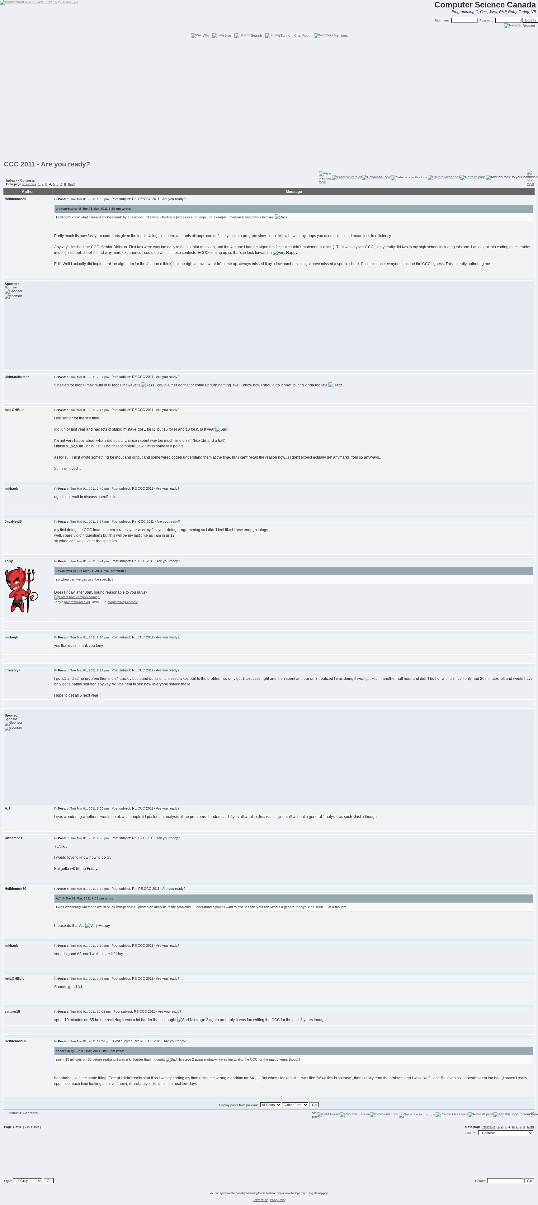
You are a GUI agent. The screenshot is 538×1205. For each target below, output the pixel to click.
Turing (285, 35)
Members (341, 35)
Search (256, 35)
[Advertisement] (269, 53)
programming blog (77, 602)
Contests (27, 180)
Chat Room (302, 35)
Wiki (206, 35)
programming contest (122, 602)
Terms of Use (260, 1200)
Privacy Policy (277, 1200)
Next (71, 184)
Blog (227, 35)
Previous (29, 184)
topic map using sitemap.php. (311, 1193)
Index (10, 180)
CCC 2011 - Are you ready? (47, 164)
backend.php (273, 1193)
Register (528, 25)
